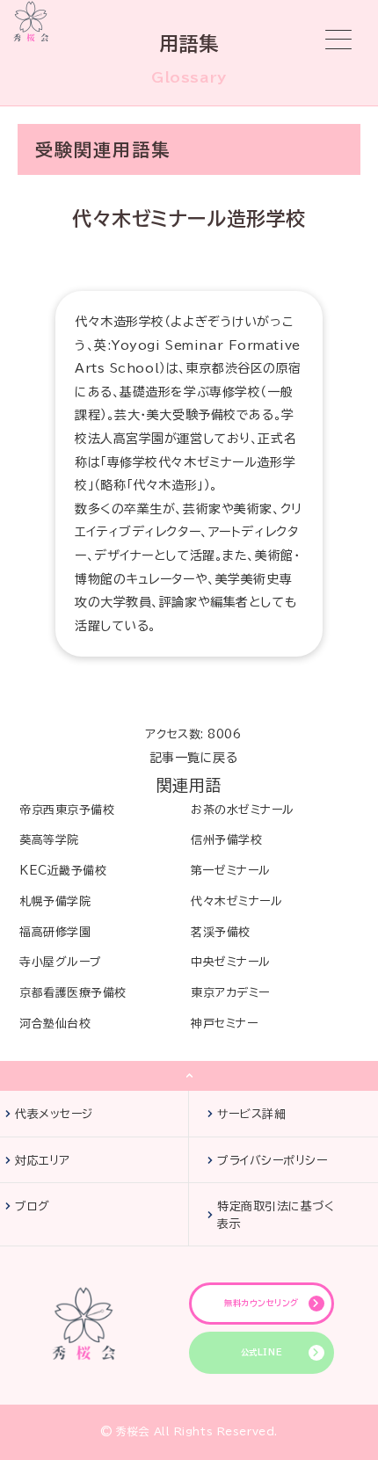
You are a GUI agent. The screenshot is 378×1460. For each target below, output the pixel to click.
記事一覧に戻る (193, 758)
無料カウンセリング (261, 1303)
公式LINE (261, 1352)
